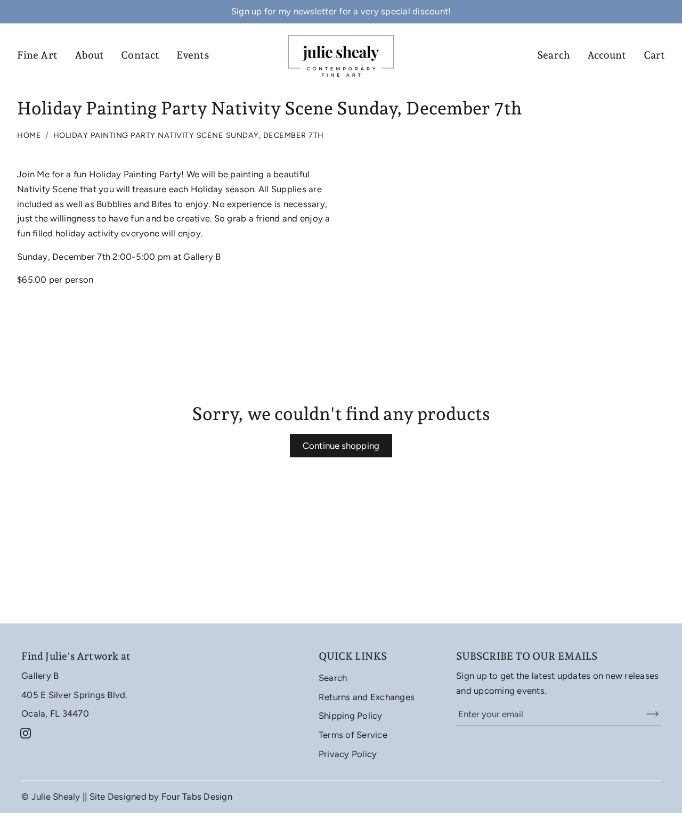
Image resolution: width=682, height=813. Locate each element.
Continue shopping (341, 445)
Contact (140, 54)
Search (553, 54)
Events (192, 54)
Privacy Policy (348, 754)
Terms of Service (353, 734)
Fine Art (37, 54)
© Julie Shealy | (53, 796)
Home (29, 135)
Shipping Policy (351, 715)
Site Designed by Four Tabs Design (161, 796)
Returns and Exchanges (367, 697)
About (89, 54)
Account (607, 54)
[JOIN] (646, 714)
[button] (25, 733)
